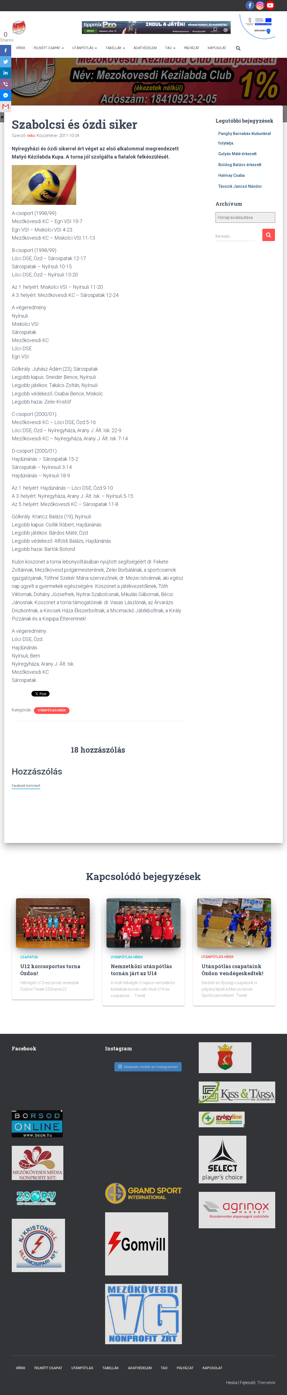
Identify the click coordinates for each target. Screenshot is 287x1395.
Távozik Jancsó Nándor (240, 186)
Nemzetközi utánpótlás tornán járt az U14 (141, 970)
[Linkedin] (5, 73)
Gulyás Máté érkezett (237, 154)
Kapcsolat (217, 48)
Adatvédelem (145, 48)
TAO (169, 48)
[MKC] (19, 27)
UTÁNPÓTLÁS (83, 48)
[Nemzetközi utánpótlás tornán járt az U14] (143, 922)
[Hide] (2, 117)
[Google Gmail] (5, 106)
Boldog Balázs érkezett (239, 164)
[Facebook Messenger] (5, 95)
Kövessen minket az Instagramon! (151, 1067)
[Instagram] (260, 5)
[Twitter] (5, 61)
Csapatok (29, 957)
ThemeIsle (266, 1382)
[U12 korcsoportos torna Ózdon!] (53, 922)
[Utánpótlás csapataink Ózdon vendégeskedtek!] (234, 922)
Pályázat (191, 48)
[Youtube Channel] (270, 5)
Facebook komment (26, 786)
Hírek (20, 48)
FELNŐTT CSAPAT (47, 48)
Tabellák (113, 48)
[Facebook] (250, 5)
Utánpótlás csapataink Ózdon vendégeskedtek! (232, 970)
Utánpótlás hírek (52, 710)
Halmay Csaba (231, 175)
